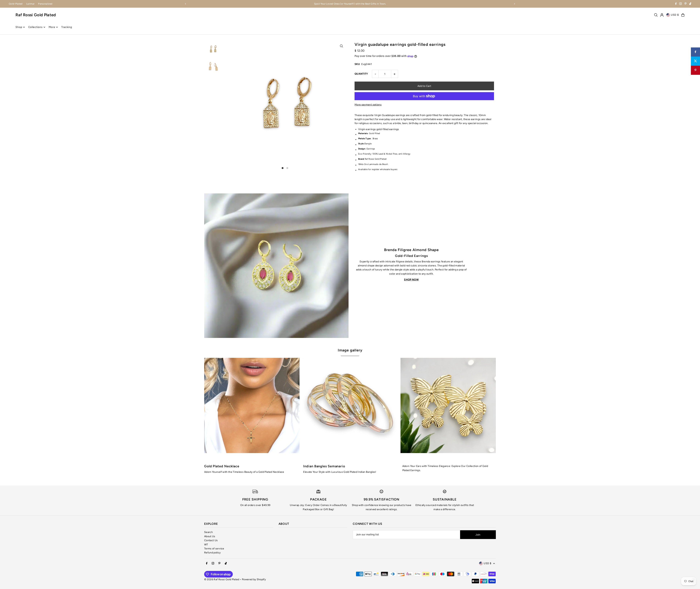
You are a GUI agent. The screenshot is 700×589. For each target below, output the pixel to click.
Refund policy (212, 552)
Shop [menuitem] (18, 27)
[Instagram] (680, 4)
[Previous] (185, 4)
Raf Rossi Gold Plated (35, 14)
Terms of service (214, 548)
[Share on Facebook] (695, 52)
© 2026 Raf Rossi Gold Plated (221, 579)
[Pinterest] (686, 4)
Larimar (30, 3)
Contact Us (211, 540)
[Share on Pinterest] (695, 70)
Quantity (361, 73)
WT (206, 544)
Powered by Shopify (254, 579)
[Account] (662, 15)
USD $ (675, 14)
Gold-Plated (16, 3)
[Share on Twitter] (695, 61)
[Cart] (682, 15)
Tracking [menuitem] (66, 27)
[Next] (514, 4)
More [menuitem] (52, 27)
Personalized (45, 3)
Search (208, 532)
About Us (209, 536)
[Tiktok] (690, 4)
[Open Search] (656, 15)
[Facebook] (676, 4)
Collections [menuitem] (35, 27)
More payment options (368, 104)
